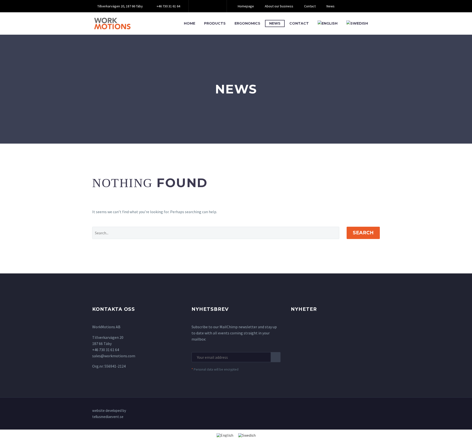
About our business (279, 6)
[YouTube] (214, 6)
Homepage (246, 6)
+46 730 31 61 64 (168, 6)
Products (215, 23)
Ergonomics (247, 23)
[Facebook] (200, 6)
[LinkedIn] (207, 6)
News (330, 6)
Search (363, 233)
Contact (310, 6)
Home (189, 23)
